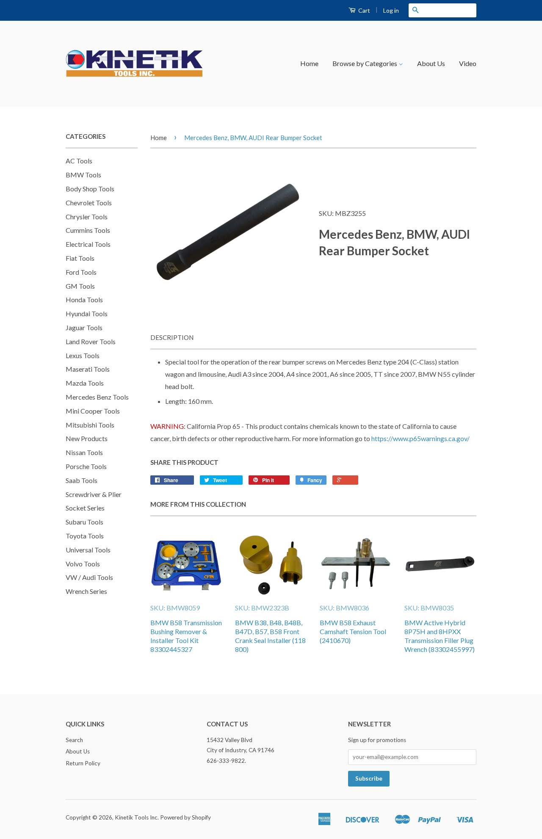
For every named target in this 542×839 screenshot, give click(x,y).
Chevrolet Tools (89, 203)
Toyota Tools (85, 536)
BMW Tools (83, 175)
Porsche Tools (86, 466)
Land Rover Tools (91, 341)
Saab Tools (81, 480)
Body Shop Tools (90, 189)
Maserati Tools (88, 369)
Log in (391, 10)
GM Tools (80, 286)
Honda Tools (84, 299)
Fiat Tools (80, 258)
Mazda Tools (85, 383)
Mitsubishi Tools (90, 425)
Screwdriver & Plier (94, 494)
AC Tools (79, 161)
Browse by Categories (365, 63)
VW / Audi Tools (89, 577)
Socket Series (85, 508)
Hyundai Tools (87, 313)
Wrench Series (86, 591)
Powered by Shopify (185, 817)
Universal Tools (88, 550)
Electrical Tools (88, 244)
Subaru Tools (84, 522)
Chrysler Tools (87, 217)
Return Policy (83, 763)
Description (172, 337)
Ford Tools (81, 272)
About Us (431, 63)
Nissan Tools (84, 452)
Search (74, 740)
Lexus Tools (83, 355)
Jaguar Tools (84, 327)
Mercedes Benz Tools (97, 397)
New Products (87, 438)
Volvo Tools (83, 564)
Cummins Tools (88, 230)
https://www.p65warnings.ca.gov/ (420, 438)
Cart (363, 10)
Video (467, 63)
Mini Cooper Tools (93, 411)
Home (309, 63)
